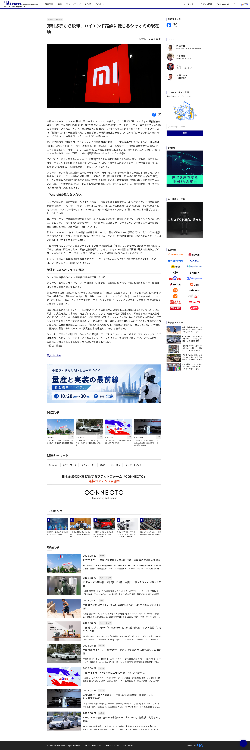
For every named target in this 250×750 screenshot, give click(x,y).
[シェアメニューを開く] (243, 743)
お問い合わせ (128, 746)
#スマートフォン (134, 465)
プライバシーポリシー (112, 746)
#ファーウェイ (69, 465)
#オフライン (88, 465)
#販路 (102, 465)
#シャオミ (115, 465)
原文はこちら (54, 355)
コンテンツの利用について (92, 746)
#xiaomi (53, 465)
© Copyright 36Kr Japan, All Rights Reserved (63, 746)
